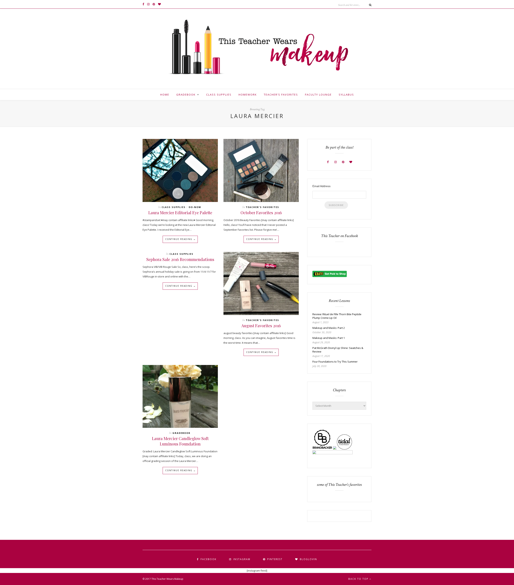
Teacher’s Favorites (281, 94)
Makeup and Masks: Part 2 (328, 328)
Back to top (358, 579)
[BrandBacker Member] (322, 448)
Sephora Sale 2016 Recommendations (180, 259)
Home (164, 94)
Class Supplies (219, 94)
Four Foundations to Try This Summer (335, 361)
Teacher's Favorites (262, 207)
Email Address (321, 186)
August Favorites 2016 (261, 325)
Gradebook (186, 94)
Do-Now (195, 207)
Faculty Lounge (318, 94)
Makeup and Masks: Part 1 (328, 338)
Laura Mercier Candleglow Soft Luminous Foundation (180, 441)
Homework (248, 94)
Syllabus (346, 94)
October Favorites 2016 (261, 212)
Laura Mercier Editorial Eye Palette (180, 212)
